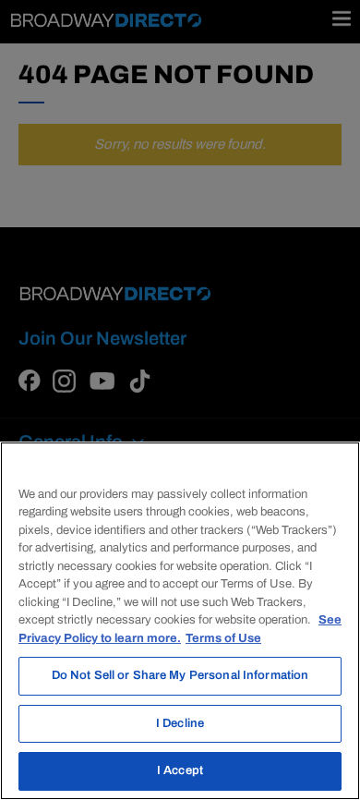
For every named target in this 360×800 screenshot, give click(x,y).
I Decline (180, 723)
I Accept (180, 770)
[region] (180, 621)
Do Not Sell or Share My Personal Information (180, 675)
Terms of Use (223, 638)
